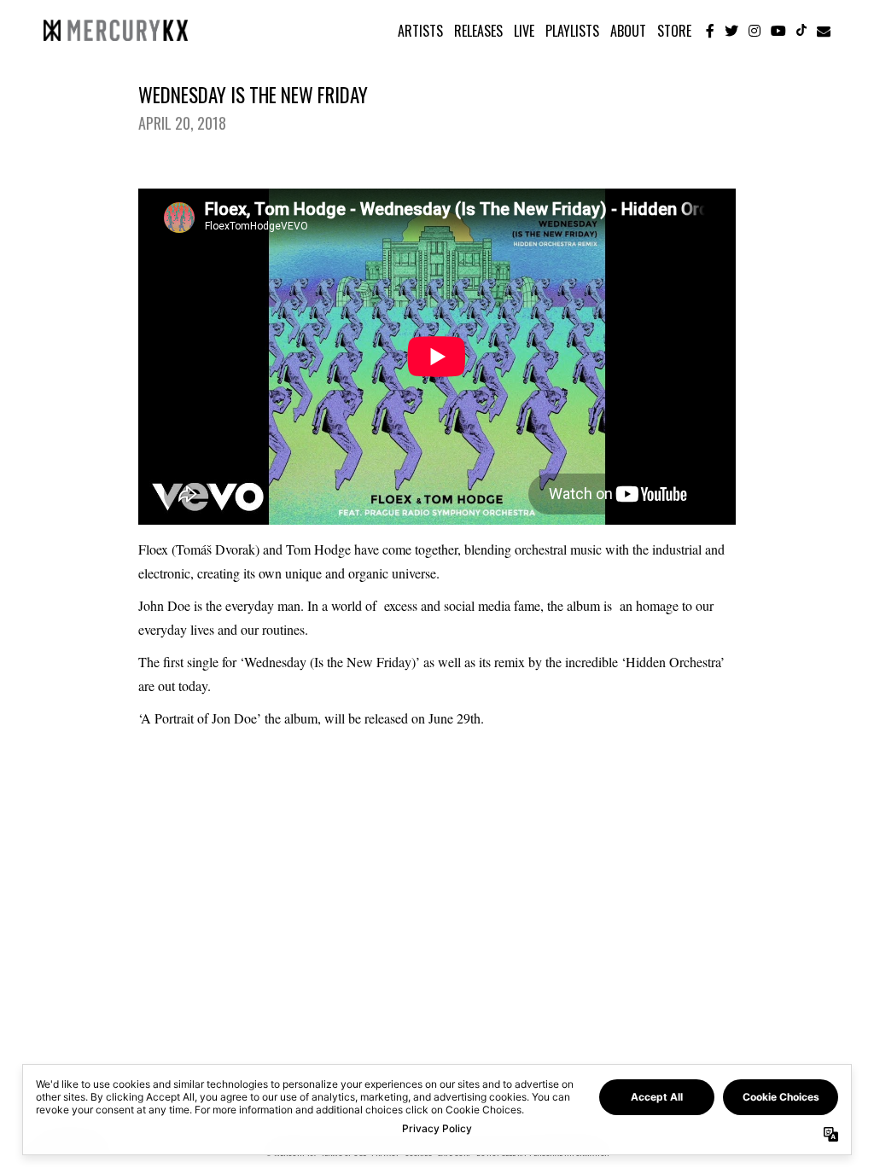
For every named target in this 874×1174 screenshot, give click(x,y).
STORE (674, 30)
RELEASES (478, 30)
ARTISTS (420, 30)
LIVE (524, 30)
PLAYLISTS (572, 30)
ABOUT (628, 30)
